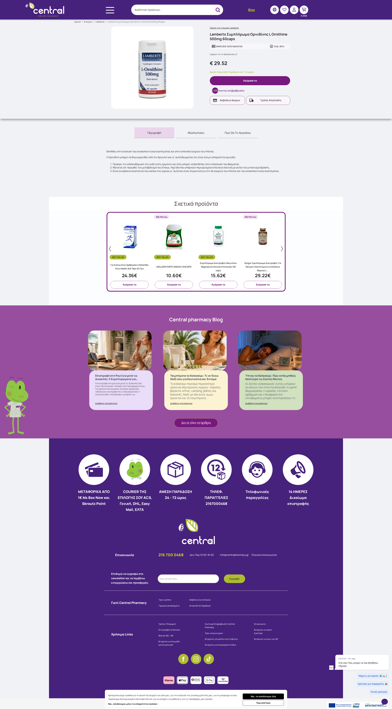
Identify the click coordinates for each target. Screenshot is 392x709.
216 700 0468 (171, 554)
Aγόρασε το (250, 80)
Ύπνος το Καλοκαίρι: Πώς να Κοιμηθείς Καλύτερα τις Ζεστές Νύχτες (270, 377)
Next (282, 248)
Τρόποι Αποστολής (270, 100)
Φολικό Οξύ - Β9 (165, 635)
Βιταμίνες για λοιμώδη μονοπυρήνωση (169, 643)
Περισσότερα (263, 702)
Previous (110, 248)
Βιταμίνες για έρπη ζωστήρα (263, 631)
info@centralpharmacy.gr (234, 555)
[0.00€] (304, 10)
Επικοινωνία (260, 624)
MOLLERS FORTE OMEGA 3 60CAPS (173, 266)
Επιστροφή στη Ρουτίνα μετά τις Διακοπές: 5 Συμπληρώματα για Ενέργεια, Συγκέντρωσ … (116, 379)
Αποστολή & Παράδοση (200, 605)
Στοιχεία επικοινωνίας (264, 555)
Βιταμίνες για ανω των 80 (266, 639)
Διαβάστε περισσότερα (106, 403)
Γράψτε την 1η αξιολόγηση (222, 54)
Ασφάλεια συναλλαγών (200, 599)
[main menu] (110, 10)
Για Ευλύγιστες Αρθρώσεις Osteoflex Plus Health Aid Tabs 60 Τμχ (129, 266)
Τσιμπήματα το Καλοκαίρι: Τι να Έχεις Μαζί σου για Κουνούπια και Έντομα (194, 377)
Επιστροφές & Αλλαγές (169, 629)
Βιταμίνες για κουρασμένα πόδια (220, 644)
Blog (251, 10)
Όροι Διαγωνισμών (214, 633)
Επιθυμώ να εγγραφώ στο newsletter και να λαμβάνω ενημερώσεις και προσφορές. (130, 578)
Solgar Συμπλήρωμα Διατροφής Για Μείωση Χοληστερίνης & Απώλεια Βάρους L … (262, 267)
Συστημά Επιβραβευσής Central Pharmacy (220, 626)
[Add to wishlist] (148, 256)
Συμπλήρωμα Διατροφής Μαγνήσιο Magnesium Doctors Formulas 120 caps (218, 267)
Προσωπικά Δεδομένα (169, 605)
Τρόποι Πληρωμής (167, 624)
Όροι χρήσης (165, 599)
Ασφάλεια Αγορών (230, 100)
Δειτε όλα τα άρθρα (196, 422)
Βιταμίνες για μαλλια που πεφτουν (221, 639)
